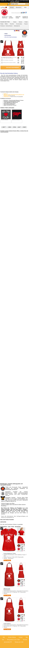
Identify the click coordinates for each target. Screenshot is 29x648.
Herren (14, 22)
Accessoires (19, 24)
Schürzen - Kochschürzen (6, 25)
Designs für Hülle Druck (25, 17)
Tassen (26, 24)
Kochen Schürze (4, 119)
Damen (20, 22)
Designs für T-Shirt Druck (5, 17)
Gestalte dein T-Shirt (5, 21)
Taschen (12, 24)
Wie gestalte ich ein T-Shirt (13, 639)
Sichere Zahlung (12, 637)
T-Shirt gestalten (11, 17)
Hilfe (25, 7)
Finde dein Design (18, 17)
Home (3, 7)
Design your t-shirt (19, 642)
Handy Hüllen (4, 24)
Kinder (26, 22)
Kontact (12, 7)
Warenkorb (18, 7)
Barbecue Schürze (16, 119)
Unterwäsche (17, 25)
